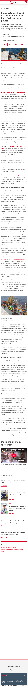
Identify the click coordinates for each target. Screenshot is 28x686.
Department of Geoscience (17, 270)
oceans (3, 551)
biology (21, 549)
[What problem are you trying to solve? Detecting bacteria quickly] (4, 508)
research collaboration (7, 549)
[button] (5, 44)
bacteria (16, 549)
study (17, 175)
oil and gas (4, 547)
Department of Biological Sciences (15, 92)
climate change (12, 547)
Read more (4, 486)
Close (24, 676)
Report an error (14, 670)
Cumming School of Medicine (18, 259)
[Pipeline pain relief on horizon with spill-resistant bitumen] (4, 495)
